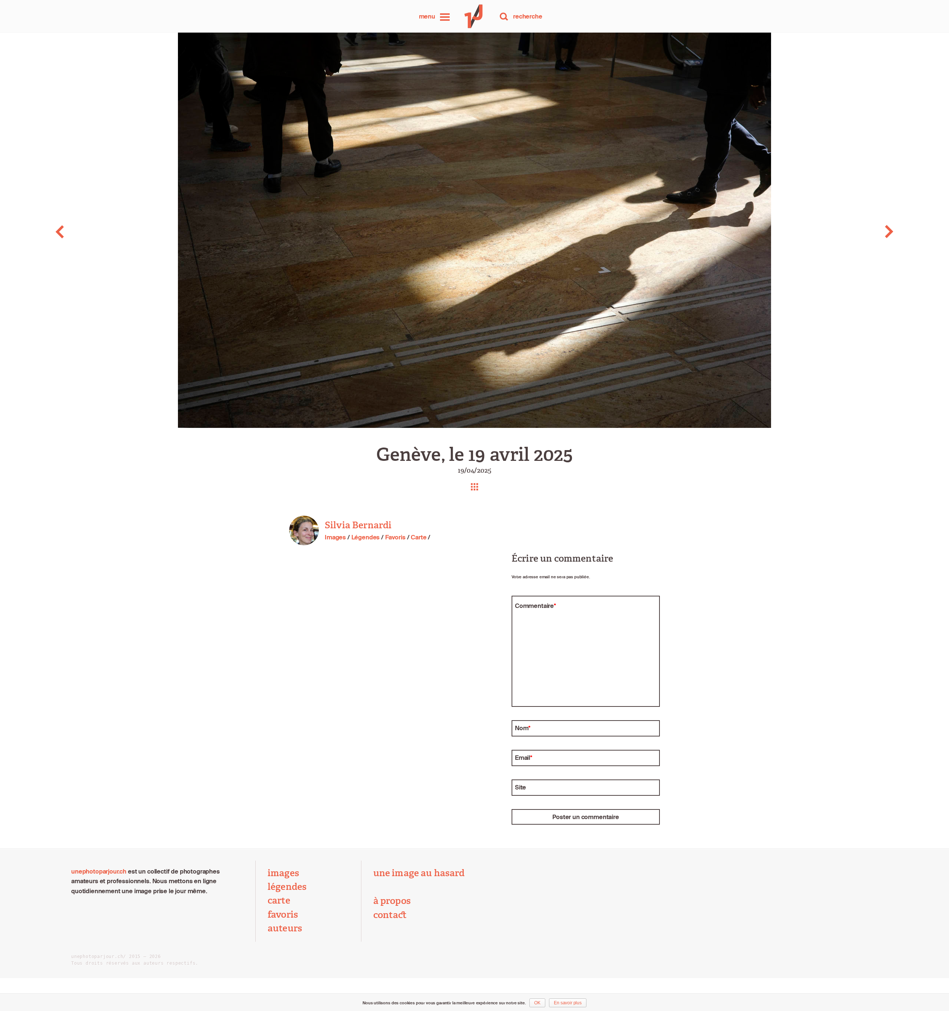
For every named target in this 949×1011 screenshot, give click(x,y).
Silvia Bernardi (358, 525)
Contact (390, 915)
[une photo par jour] (474, 16)
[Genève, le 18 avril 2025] (94, 232)
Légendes (365, 537)
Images (335, 537)
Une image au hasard (419, 873)
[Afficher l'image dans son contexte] (474, 486)
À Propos (392, 901)
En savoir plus (568, 1002)
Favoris (395, 537)
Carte (418, 537)
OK (537, 1002)
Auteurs (285, 928)
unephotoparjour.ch (98, 871)
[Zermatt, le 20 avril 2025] (855, 232)
